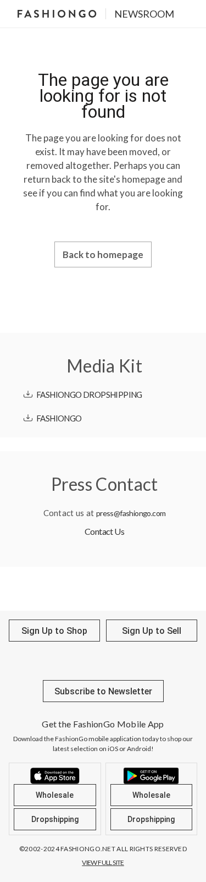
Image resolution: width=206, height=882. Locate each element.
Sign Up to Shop (54, 631)
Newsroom (144, 14)
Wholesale (55, 795)
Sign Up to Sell (151, 631)
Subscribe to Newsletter (103, 691)
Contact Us (104, 531)
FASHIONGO (59, 418)
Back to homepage (103, 254)
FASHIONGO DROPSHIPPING (89, 394)
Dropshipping (55, 819)
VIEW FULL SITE (103, 862)
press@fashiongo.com (131, 513)
